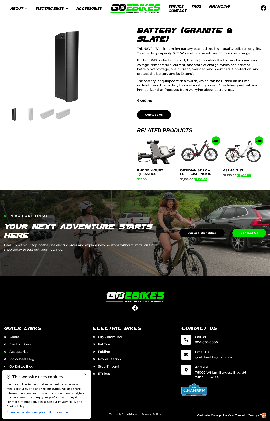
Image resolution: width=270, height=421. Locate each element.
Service (176, 6)
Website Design (209, 415)
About (16, 8)
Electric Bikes (50, 8)
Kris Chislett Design (243, 415)
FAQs (196, 6)
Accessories (89, 8)
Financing (219, 6)
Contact (177, 11)
